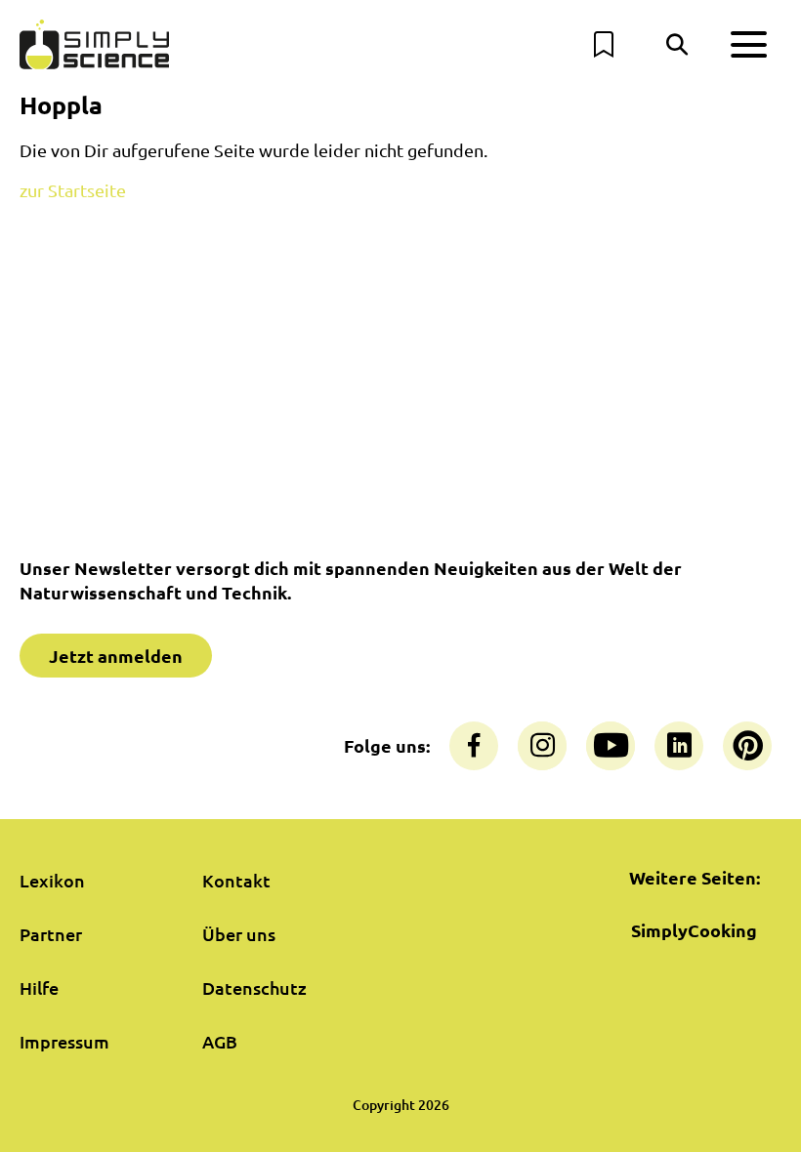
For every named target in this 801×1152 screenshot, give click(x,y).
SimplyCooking (694, 930)
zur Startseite (73, 190)
